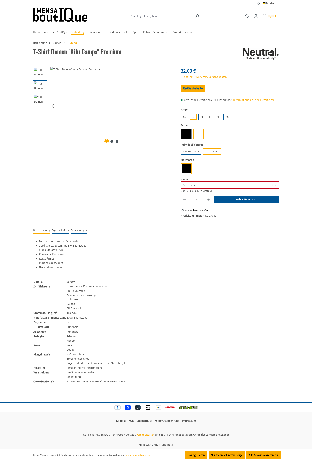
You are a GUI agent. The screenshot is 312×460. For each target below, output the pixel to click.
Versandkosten (145, 434)
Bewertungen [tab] (79, 230)
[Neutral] (261, 54)
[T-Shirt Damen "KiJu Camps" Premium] (111, 106)
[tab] (41, 230)
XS (184, 117)
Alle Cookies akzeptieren (264, 455)
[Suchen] (197, 15)
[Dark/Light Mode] (258, 3)
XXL (228, 117)
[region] (103, 106)
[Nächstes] (170, 106)
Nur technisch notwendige (227, 455)
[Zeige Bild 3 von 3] (117, 141)
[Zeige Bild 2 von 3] (111, 141)
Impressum (189, 420)
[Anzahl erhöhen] (209, 199)
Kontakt (121, 420)
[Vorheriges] (53, 106)
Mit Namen (211, 151)
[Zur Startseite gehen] (60, 15)
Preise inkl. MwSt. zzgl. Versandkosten (204, 77)
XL (218, 117)
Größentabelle (193, 88)
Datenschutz (144, 420)
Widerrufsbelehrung (167, 420)
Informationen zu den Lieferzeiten (254, 100)
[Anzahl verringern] (184, 199)
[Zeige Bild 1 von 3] (106, 141)
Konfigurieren (196, 455)
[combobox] (161, 15)
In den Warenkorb (246, 199)
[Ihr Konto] (256, 15)
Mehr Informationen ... (138, 455)
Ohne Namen (191, 151)
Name (184, 179)
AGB (131, 420)
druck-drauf (166, 444)
